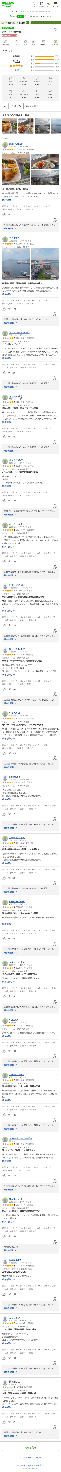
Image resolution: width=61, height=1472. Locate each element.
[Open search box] (5, 106)
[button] (9, 126)
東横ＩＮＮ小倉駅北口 (12, 31)
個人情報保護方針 (36, 1465)
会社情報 (21, 1465)
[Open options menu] (57, 143)
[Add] (55, 29)
